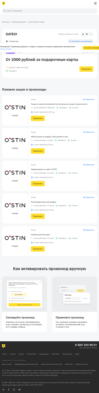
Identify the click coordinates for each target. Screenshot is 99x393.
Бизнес (21, 354)
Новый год (69, 364)
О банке (13, 354)
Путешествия (67, 354)
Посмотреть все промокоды (81, 41)
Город (77, 354)
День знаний (7, 364)
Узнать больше (5, 49)
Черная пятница (82, 364)
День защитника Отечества (51, 364)
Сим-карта (55, 354)
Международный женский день (26, 364)
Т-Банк (4, 354)
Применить (86, 69)
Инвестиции (31, 354)
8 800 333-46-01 (86, 345)
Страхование (44, 354)
